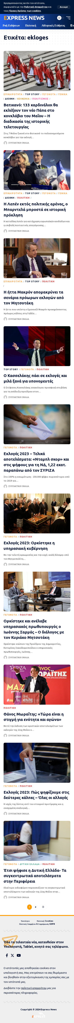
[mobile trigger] (67, 17)
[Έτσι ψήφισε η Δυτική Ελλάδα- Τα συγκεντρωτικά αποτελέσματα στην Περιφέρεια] (37, 841)
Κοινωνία (23, 99)
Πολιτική (23, 198)
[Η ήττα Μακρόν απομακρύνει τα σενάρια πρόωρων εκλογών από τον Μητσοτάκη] (37, 258)
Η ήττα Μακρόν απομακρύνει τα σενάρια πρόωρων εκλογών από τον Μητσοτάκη (34, 297)
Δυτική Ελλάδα (30, 864)
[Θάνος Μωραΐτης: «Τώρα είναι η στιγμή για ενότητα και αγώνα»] (37, 684)
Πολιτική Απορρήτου (36, 7)
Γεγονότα (49, 94)
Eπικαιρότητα (13, 94)
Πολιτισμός (40, 99)
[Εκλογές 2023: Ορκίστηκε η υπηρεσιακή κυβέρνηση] (37, 513)
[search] (51, 18)
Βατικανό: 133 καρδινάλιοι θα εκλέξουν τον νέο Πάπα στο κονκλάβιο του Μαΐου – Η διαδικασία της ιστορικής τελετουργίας (31, 116)
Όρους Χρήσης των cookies (25, 10)
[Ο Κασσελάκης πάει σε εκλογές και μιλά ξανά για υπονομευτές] (37, 346)
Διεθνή (10, 99)
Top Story (32, 94)
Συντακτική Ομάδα (18, 143)
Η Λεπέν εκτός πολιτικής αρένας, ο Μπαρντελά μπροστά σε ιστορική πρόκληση (36, 209)
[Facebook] (6, 955)
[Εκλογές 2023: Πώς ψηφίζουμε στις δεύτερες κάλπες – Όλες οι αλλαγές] (37, 763)
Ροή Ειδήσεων (60, 99)
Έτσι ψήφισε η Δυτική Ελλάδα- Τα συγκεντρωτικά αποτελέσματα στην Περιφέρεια (35, 876)
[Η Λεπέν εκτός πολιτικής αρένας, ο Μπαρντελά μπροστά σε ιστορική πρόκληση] (37, 170)
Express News (24, 17)
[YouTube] (18, 955)
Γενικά (62, 94)
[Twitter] (12, 955)
